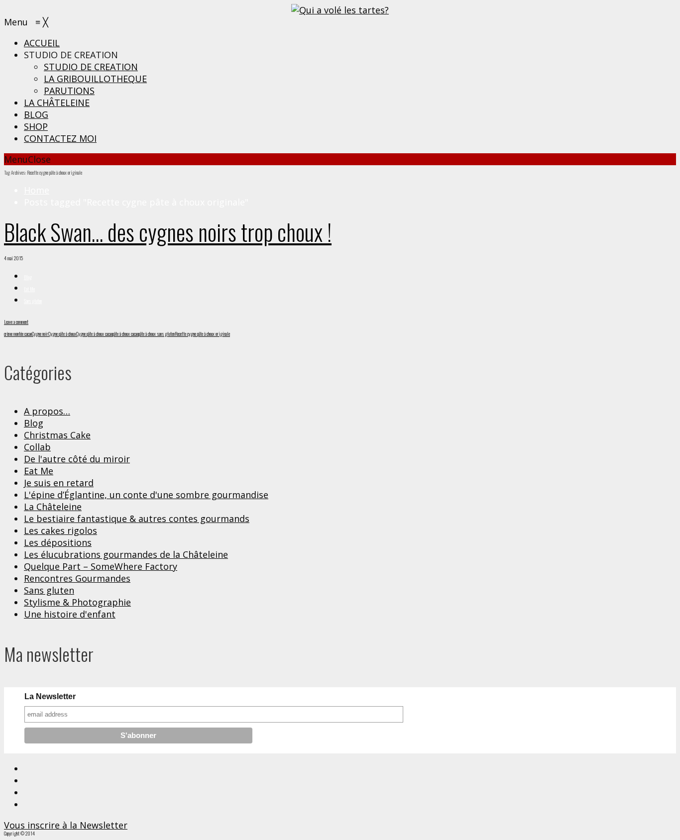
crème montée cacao (18, 333)
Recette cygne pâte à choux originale (202, 333)
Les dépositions (58, 542)
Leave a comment (16, 321)
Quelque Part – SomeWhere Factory (100, 566)
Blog (28, 277)
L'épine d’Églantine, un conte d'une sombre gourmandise (146, 495)
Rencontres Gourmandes (77, 578)
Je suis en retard (59, 483)
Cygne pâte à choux (62, 333)
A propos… (47, 411)
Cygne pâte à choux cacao (94, 333)
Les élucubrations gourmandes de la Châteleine (126, 554)
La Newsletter (50, 696)
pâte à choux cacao (125, 333)
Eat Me (29, 289)
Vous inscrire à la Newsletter (65, 825)
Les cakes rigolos (60, 530)
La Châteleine (53, 507)
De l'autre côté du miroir (77, 459)
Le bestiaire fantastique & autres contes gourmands (136, 519)
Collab (37, 447)
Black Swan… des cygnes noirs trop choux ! (168, 231)
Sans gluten (33, 301)
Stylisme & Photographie (77, 602)
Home (36, 190)
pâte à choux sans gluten (156, 333)
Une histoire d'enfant (69, 614)
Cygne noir (40, 333)
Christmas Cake (57, 435)
